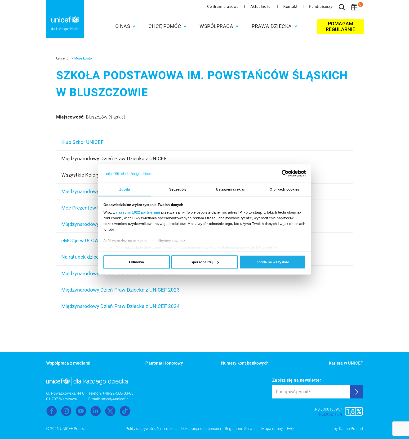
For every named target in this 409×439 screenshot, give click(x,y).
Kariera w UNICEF (346, 363)
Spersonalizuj (202, 262)
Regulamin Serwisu (241, 428)
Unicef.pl (63, 58)
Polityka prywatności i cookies (152, 428)
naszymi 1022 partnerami (138, 212)
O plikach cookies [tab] (284, 189)
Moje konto (83, 58)
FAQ (290, 428)
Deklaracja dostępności (201, 428)
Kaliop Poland (351, 428)
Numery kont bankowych (245, 363)
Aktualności (261, 6)
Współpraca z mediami (68, 363)
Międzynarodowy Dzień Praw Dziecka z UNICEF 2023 (120, 290)
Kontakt (290, 6)
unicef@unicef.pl (115, 399)
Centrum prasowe (223, 6)
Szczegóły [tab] (178, 189)
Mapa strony (272, 428)
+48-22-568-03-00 (117, 393)
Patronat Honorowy (164, 363)
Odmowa (136, 262)
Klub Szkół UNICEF (82, 142)
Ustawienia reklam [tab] (231, 189)
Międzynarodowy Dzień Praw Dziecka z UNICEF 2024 (120, 306)
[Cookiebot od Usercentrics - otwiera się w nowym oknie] (285, 173)
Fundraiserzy (320, 6)
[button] (124, 26)
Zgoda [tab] (124, 189)
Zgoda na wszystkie (272, 262)
